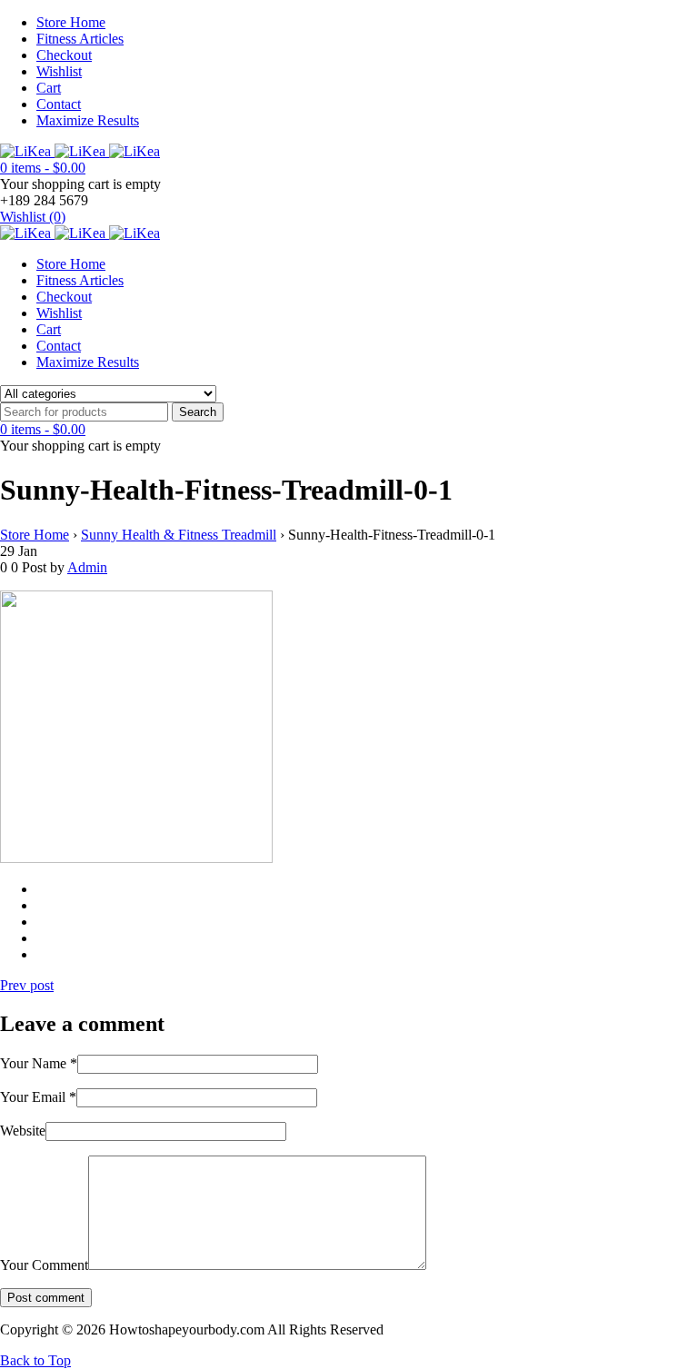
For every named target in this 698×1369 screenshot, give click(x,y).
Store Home (70, 22)
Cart (48, 87)
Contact (58, 104)
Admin (87, 567)
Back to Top (35, 1360)
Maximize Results (87, 120)
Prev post (27, 985)
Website (22, 1130)
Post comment (46, 1298)
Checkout (64, 55)
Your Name (38, 1063)
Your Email (38, 1097)
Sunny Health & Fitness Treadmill (178, 534)
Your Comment (44, 1265)
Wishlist (59, 71)
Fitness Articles (80, 38)
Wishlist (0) (32, 216)
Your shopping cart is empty (80, 184)
